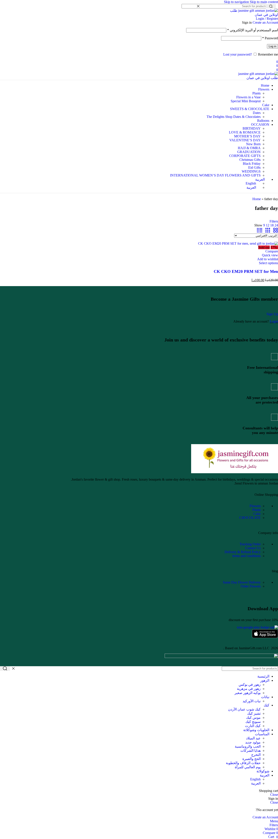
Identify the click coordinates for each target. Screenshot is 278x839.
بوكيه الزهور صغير (248, 693)
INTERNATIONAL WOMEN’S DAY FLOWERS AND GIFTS (215, 175)
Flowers (255, 506)
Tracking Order (250, 544)
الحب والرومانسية (248, 746)
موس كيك (253, 717)
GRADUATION (249, 152)
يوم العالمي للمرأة (248, 767)
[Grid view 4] (259, 230)
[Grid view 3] (267, 230)
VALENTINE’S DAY (245, 140)
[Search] (5, 668)
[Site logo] (253, 14)
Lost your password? (237, 54)
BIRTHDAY (252, 128)
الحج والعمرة (251, 759)
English (255, 779)
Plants (256, 93)
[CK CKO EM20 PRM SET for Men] (238, 243)
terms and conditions (246, 556)
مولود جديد (253, 742)
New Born (253, 144)
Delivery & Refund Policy (243, 552)
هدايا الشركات (250, 750)
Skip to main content (264, 2)
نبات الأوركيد (252, 701)
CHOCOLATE (250, 517)
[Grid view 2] (275, 230)
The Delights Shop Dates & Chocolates (234, 117)
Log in (272, 46)
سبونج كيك (253, 722)
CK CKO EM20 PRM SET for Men (246, 271)
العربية (256, 783)
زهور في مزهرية (249, 689)
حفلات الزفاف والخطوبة (243, 763)
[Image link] (234, 472)
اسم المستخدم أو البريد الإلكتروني (252, 30)
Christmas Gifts (250, 160)
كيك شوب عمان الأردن (244, 709)
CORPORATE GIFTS (245, 156)
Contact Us (253, 548)
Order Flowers (251, 586)
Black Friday (252, 163)
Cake (257, 514)
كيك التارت (253, 726)
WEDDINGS (251, 171)
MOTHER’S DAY (247, 136)
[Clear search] (198, 6)
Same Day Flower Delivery (242, 582)
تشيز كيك (254, 713)
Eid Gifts (254, 167)
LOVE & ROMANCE (245, 132)
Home (256, 199)
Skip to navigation (237, 2)
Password (270, 38)
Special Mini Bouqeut (246, 101)
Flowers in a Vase (248, 97)
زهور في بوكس (250, 684)
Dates (257, 113)
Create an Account (265, 22)
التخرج (256, 755)
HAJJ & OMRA (249, 148)
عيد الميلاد (253, 738)
